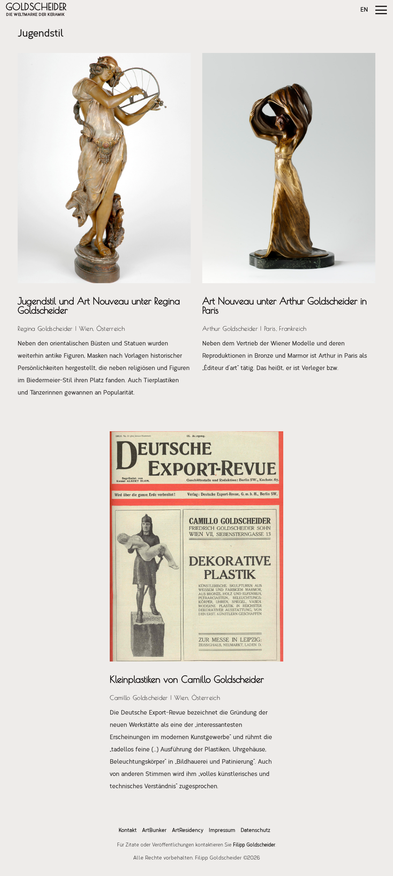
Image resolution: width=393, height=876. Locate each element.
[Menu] (381, 10)
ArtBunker (154, 830)
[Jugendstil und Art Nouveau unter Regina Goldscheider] (104, 168)
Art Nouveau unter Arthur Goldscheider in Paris (284, 305)
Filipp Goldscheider (254, 845)
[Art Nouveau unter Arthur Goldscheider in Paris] (288, 168)
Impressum (222, 830)
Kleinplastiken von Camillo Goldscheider (187, 679)
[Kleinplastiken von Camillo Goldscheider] (196, 546)
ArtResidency (187, 830)
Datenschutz (255, 830)
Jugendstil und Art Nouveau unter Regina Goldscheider (99, 305)
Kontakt (128, 830)
